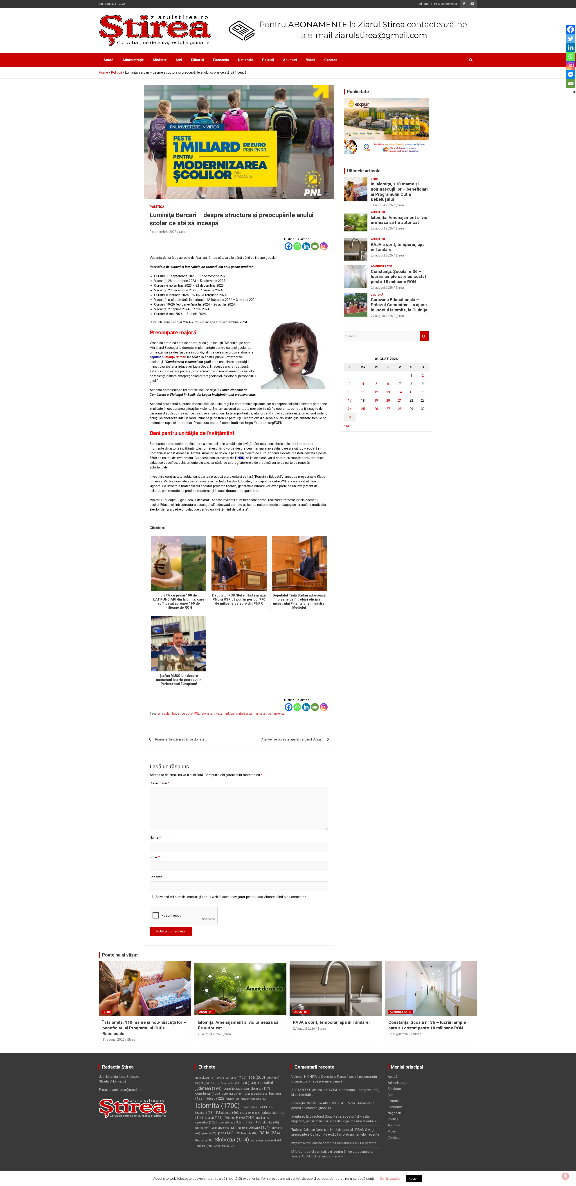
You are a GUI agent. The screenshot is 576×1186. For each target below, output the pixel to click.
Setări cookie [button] (390, 1179)
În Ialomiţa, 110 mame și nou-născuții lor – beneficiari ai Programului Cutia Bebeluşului (399, 191)
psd (226, 1133)
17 (349, 400)
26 (376, 409)
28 (400, 409)
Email (155, 857)
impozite (249, 1107)
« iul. (347, 425)
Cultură (377, 294)
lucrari (214, 1118)
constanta (207, 1093)
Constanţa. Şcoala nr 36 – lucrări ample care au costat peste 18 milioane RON (398, 276)
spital (257, 1140)
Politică (268, 60)
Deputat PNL (191, 713)
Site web (156, 877)
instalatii (266, 1107)
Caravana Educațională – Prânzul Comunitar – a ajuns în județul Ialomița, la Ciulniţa (399, 305)
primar (202, 1127)
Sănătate (160, 60)
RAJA (269, 1132)
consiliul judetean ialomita (246, 1089)
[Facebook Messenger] (570, 74)
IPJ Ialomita (227, 1112)
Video (310, 60)
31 (349, 417)
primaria (220, 1127)
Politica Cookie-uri (446, 3)
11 (363, 392)
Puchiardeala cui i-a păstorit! (356, 1143)
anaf (238, 1077)
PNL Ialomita (267, 1122)
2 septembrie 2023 (163, 232)
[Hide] (574, 92)
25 (363, 409)
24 (349, 409)
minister (261, 713)
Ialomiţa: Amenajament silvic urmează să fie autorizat (399, 220)
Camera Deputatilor (225, 1083)
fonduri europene (253, 1098)
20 (388, 400)
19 (376, 400)
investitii (204, 1112)
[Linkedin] (306, 246)
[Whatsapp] (297, 246)
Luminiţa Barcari (174, 357)
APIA (273, 1077)
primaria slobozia (250, 1127)
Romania (204, 1140)
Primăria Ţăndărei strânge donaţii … (181, 739)
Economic (221, 60)
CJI (249, 1083)
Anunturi (290, 60)
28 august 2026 (382, 228)
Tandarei (203, 1146)
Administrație (133, 60)
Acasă (108, 60)
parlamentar (277, 713)
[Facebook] (288, 246)
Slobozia (232, 1139)
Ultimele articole (363, 170)
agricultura (204, 1077)
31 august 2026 (382, 205)
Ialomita (206, 713)
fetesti (215, 1098)
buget (176, 713)
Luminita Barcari (242, 713)
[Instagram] (324, 246)
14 (400, 392)
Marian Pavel (239, 1117)
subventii (273, 1140)
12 (376, 392)
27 (388, 409)
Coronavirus (232, 1093)
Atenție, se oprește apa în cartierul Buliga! (291, 739)
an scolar (164, 713)
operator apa (230, 1122)
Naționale (245, 60)
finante (232, 1098)
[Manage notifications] (565, 1176)
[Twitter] (570, 38)
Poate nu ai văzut (120, 955)
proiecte (209, 1133)
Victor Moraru (224, 1146)
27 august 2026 (382, 255)
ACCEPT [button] (414, 1178)
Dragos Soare (256, 1093)
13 (388, 392)
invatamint (221, 713)
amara (222, 1077)
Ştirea (183, 232)
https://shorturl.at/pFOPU (263, 423)
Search (424, 336)
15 (411, 392)
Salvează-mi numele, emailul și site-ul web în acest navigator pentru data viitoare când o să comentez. (231, 897)
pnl (248, 1122)
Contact (330, 60)
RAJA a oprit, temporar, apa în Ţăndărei (398, 247)
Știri (179, 60)
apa (256, 1077)
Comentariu (159, 783)
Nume (155, 837)
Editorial (423, 3)
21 (400, 400)
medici (263, 1117)
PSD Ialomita (246, 1133)
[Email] (315, 246)
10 (349, 392)
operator (206, 1122)
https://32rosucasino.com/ (311, 1143)
